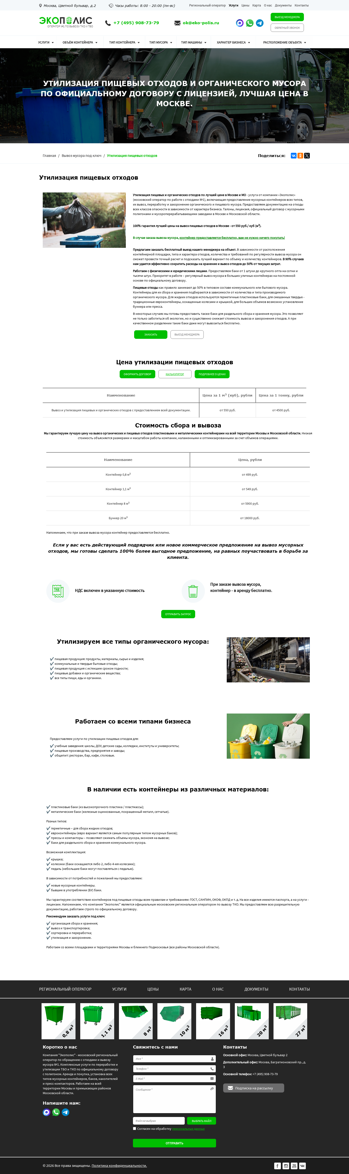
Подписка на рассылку (254, 1088)
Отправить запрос (178, 614)
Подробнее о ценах (212, 374)
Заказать (150, 334)
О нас (268, 5)
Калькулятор (175, 374)
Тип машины (191, 42)
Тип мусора (158, 42)
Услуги (233, 5)
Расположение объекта (282, 42)
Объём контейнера (78, 42)
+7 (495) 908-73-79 (136, 22)
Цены (245, 5)
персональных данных (188, 1128)
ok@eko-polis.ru (201, 22)
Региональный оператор (207, 5)
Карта (256, 5)
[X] (307, 155)
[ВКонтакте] (294, 155)
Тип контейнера (122, 42)
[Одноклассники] (300, 155)
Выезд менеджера (287, 17)
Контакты (302, 5)
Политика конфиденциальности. (119, 1165)
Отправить (174, 1143)
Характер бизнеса (231, 42)
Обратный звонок (287, 27)
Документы (283, 5)
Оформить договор (137, 374)
